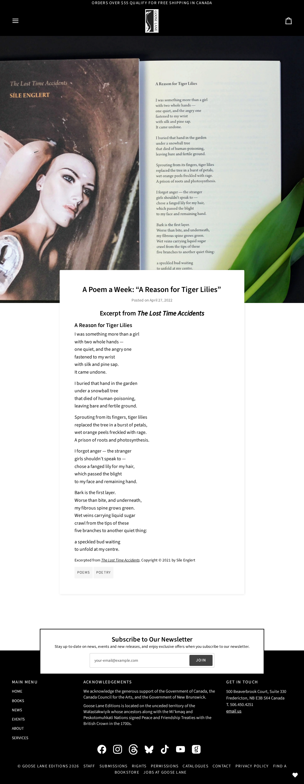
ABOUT (18, 728)
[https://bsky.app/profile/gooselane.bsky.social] (152, 749)
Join (201, 660)
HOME (17, 691)
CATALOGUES (195, 766)
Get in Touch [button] (242, 682)
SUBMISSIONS (113, 766)
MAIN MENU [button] (25, 682)
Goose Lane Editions (45, 766)
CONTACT (222, 766)
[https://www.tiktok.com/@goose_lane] (167, 749)
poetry (103, 572)
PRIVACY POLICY (252, 766)
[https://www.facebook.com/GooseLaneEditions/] (104, 749)
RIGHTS (139, 766)
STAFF (89, 766)
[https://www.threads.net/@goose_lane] (136, 749)
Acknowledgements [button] (107, 682)
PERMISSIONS (165, 766)
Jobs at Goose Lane (164, 772)
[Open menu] (21, 21)
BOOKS (18, 701)
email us (233, 711)
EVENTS (18, 719)
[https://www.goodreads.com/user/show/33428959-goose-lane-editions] (199, 749)
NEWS (17, 710)
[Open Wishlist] (295, 775)
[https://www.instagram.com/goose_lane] (120, 749)
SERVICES (20, 738)
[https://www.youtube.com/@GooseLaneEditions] (183, 749)
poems (83, 572)
